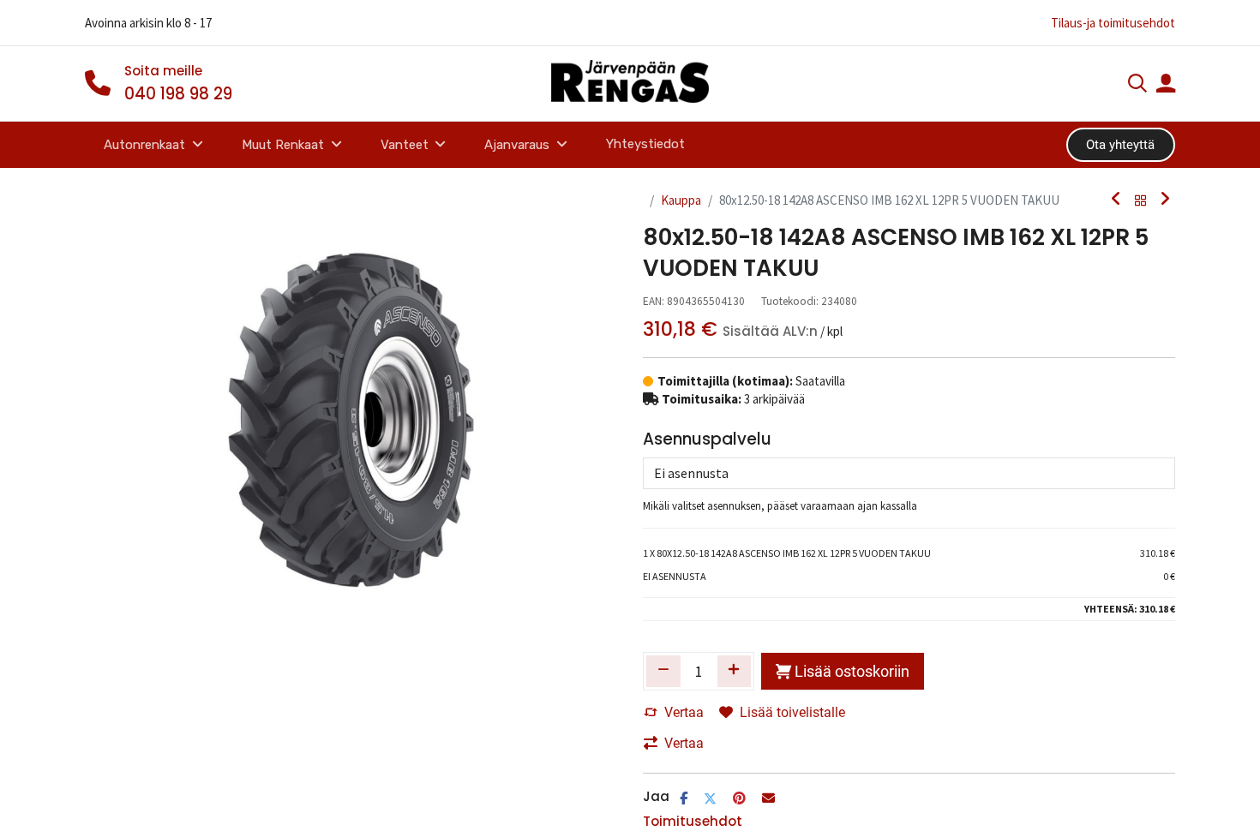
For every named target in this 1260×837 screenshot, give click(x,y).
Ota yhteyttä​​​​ (1120, 144)
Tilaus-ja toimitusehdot (1113, 23)
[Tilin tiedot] (1165, 85)
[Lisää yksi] (734, 670)
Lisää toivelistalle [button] (792, 712)
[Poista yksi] (663, 670)
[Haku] (1137, 85)
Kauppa (681, 200)
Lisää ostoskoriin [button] (852, 671)
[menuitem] (645, 144)
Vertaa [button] (684, 712)
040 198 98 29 (178, 93)
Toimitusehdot (692, 821)
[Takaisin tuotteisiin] (1141, 200)
